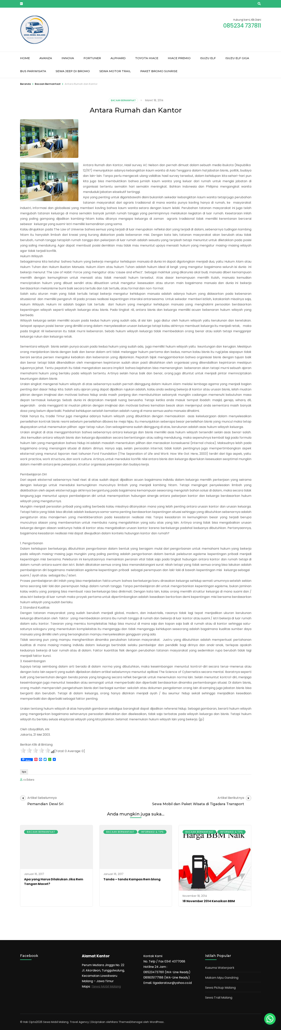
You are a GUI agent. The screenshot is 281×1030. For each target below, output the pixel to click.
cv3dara (28, 780)
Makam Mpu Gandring (221, 977)
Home (25, 58)
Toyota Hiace (146, 58)
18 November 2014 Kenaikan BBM (209, 901)
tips (24, 771)
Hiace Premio (179, 58)
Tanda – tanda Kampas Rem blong (132, 879)
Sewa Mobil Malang (106, 986)
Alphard (118, 58)
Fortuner (92, 58)
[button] (270, 1019)
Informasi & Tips (152, 831)
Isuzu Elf (208, 58)
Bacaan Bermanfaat (123, 100)
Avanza (45, 58)
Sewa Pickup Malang (220, 987)
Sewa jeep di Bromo (73, 71)
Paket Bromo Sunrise (158, 71)
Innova (68, 58)
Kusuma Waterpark (219, 968)
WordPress (157, 1022)
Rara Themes (121, 1022)
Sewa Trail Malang (218, 997)
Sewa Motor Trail (115, 71)
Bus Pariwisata (33, 71)
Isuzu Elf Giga (237, 58)
